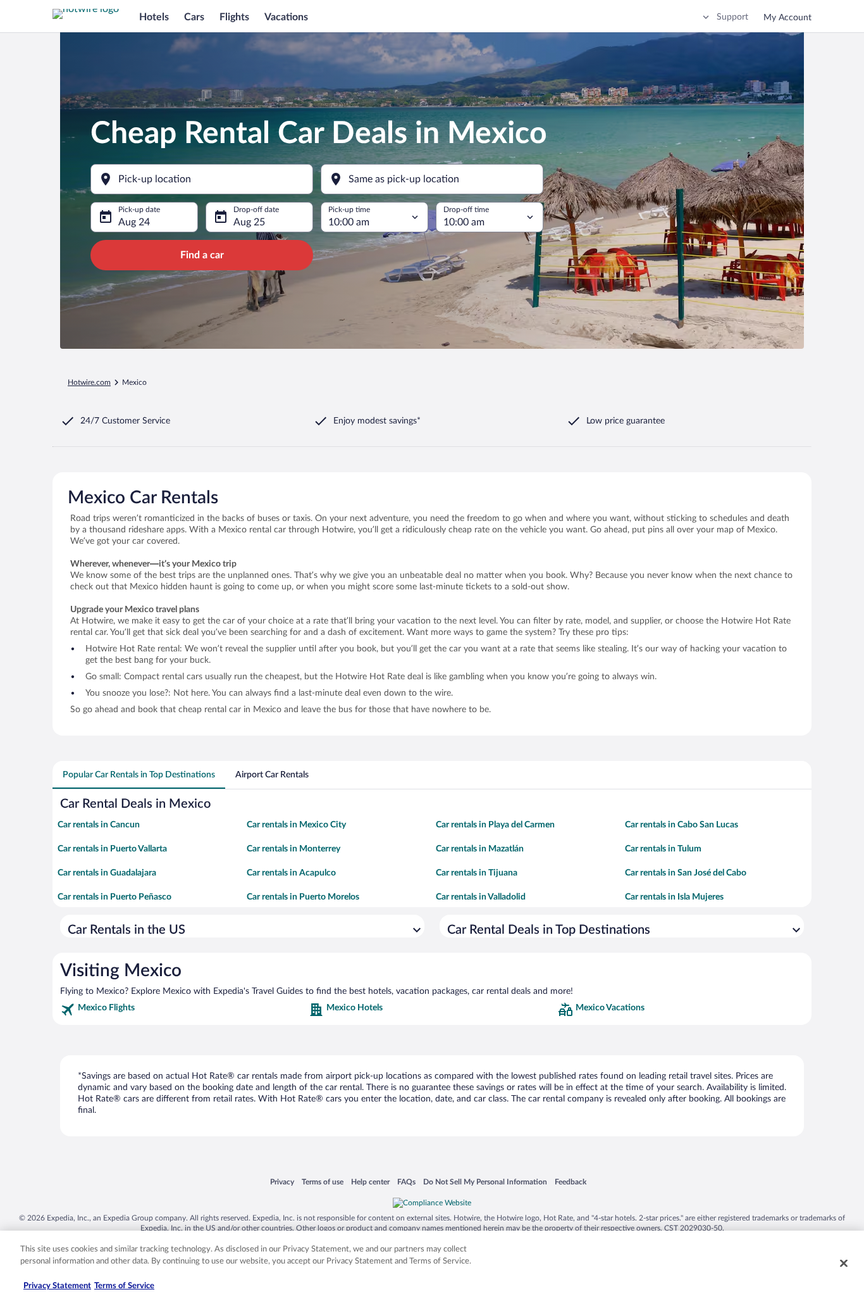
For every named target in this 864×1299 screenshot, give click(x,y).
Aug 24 (134, 222)
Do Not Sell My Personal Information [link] (485, 1181)
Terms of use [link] (322, 1181)
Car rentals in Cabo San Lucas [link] (681, 824)
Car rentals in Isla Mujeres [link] (674, 897)
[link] (183, 1009)
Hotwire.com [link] (89, 382)
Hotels (154, 17)
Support (732, 17)
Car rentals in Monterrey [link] (293, 848)
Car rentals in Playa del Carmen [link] (495, 824)
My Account (787, 17)
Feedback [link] (570, 1181)
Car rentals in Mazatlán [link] (480, 848)
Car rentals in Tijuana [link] (476, 873)
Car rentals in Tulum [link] (663, 848)
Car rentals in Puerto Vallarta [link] (112, 848)
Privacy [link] (282, 1181)
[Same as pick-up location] (432, 179)
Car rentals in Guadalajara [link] (107, 873)
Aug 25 (249, 222)
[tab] (138, 775)
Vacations (286, 17)
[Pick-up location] (201, 179)
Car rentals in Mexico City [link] (296, 824)
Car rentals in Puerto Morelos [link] (303, 897)
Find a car (202, 255)
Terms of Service (124, 1286)
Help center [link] (370, 1181)
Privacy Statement (57, 1286)
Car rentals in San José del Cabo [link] (685, 873)
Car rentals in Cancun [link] (99, 824)
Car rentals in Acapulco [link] (291, 873)
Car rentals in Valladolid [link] (481, 897)
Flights (234, 17)
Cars (194, 17)
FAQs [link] (406, 1181)
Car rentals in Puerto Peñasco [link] (114, 897)
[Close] (844, 1263)
